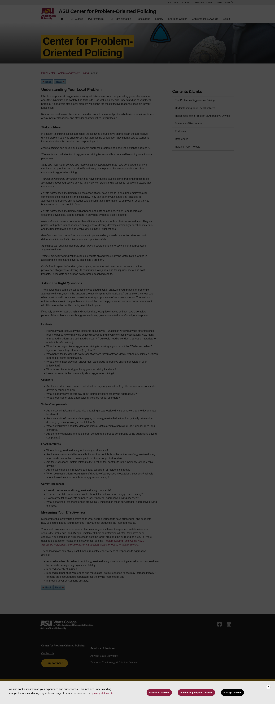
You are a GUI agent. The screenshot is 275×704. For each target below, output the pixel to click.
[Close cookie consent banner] (268, 687)
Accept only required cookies (196, 692)
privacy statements (102, 693)
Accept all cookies (159, 692)
